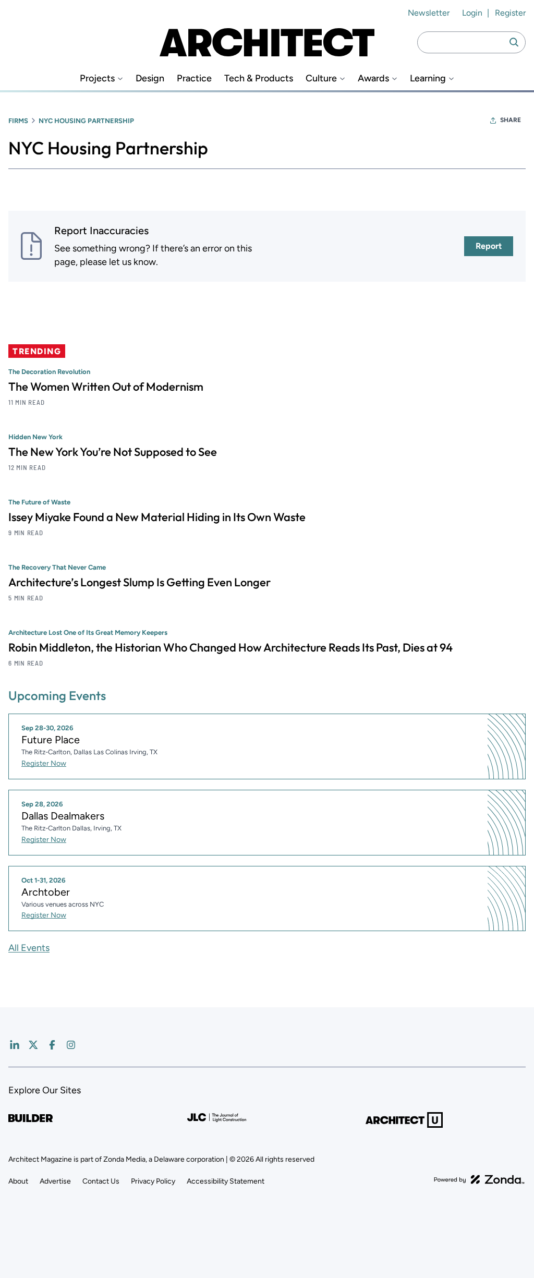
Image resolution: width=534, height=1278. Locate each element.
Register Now (43, 763)
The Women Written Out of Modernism (105, 386)
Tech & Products (258, 78)
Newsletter (429, 13)
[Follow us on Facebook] (52, 1045)
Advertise (55, 1181)
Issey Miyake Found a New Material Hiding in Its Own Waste (157, 517)
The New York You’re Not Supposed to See (112, 451)
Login (472, 13)
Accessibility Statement (225, 1181)
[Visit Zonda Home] (479, 1179)
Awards (373, 78)
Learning (428, 78)
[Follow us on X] (33, 1045)
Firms (18, 120)
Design (150, 78)
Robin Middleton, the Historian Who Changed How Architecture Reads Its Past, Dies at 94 (230, 647)
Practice (194, 78)
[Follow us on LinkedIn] (14, 1045)
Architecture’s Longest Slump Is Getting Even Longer (139, 582)
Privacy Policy (153, 1181)
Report (489, 246)
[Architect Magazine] (267, 42)
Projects (97, 78)
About (18, 1181)
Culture (321, 78)
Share (510, 120)
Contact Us (100, 1181)
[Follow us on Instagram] (71, 1045)
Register (510, 13)
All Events (29, 948)
